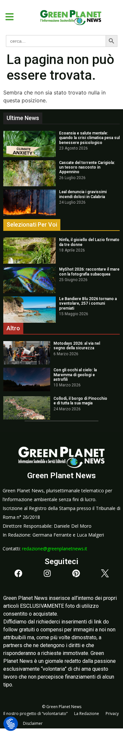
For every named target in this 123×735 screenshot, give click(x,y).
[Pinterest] (76, 573)
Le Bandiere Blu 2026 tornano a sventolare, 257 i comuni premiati (88, 303)
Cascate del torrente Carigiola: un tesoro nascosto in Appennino (87, 167)
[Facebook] (18, 573)
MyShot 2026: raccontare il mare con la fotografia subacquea (89, 271)
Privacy (112, 713)
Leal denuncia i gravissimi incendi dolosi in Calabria (83, 194)
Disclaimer (33, 723)
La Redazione (86, 713)
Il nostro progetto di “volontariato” (35, 713)
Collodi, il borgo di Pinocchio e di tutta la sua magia (80, 400)
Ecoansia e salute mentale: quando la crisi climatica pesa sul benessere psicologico (89, 138)
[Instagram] (47, 573)
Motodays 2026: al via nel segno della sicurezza (76, 345)
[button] (7, 16)
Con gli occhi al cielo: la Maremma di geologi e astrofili (75, 375)
